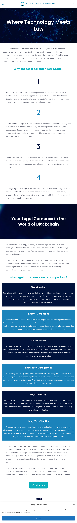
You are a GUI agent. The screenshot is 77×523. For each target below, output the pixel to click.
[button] (74, 505)
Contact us (38, 485)
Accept (38, 518)
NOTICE (38, 499)
